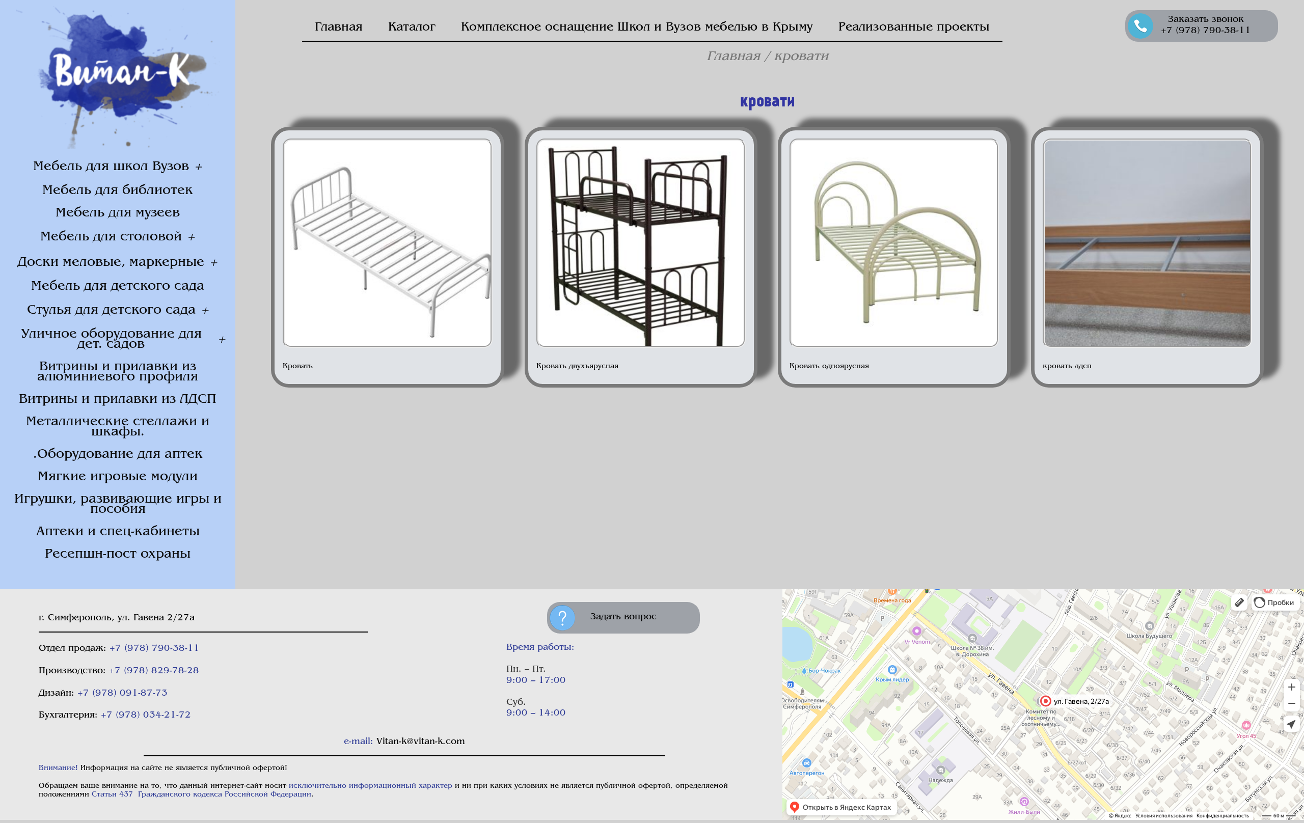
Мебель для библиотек (117, 191)
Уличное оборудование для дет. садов (111, 339)
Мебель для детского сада (117, 286)
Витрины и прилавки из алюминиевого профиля (117, 372)
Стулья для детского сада (111, 310)
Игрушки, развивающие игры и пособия (118, 504)
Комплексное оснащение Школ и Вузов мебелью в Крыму (637, 27)
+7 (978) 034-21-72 (146, 715)
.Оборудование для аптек (118, 454)
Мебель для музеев (118, 213)
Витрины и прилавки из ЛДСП (117, 399)
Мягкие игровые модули (118, 477)
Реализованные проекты (914, 27)
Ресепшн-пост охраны (118, 554)
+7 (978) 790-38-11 (155, 649)
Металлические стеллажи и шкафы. (117, 427)
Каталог (412, 27)
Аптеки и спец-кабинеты (118, 532)
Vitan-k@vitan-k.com (420, 742)
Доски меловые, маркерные (111, 262)
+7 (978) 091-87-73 (122, 694)
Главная (339, 27)
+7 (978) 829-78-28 (154, 671)
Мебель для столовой (111, 237)
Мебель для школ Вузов (111, 167)
